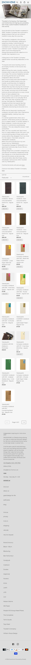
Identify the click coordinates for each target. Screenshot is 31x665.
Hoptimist (6, 574)
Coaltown (6, 565)
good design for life (9, 495)
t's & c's (5, 521)
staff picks (6, 500)
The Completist (8, 615)
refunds (5, 530)
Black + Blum (7, 546)
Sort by (4, 175)
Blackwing (6, 551)
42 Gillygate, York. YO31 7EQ (11, 463)
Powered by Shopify (21, 659)
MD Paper (6, 606)
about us (6, 491)
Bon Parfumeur (8, 556)
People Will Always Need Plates (13, 610)
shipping (6, 525)
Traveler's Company (9, 629)
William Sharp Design (10, 633)
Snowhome (12, 659)
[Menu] (28, 2)
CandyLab (6, 560)
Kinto (5, 583)
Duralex (5, 569)
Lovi (4, 597)
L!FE (4, 592)
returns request (8, 535)
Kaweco (6, 578)
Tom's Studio (7, 619)
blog (4, 504)
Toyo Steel (6, 624)
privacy (5, 516)
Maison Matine (8, 601)
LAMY (5, 588)
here (23, 165)
